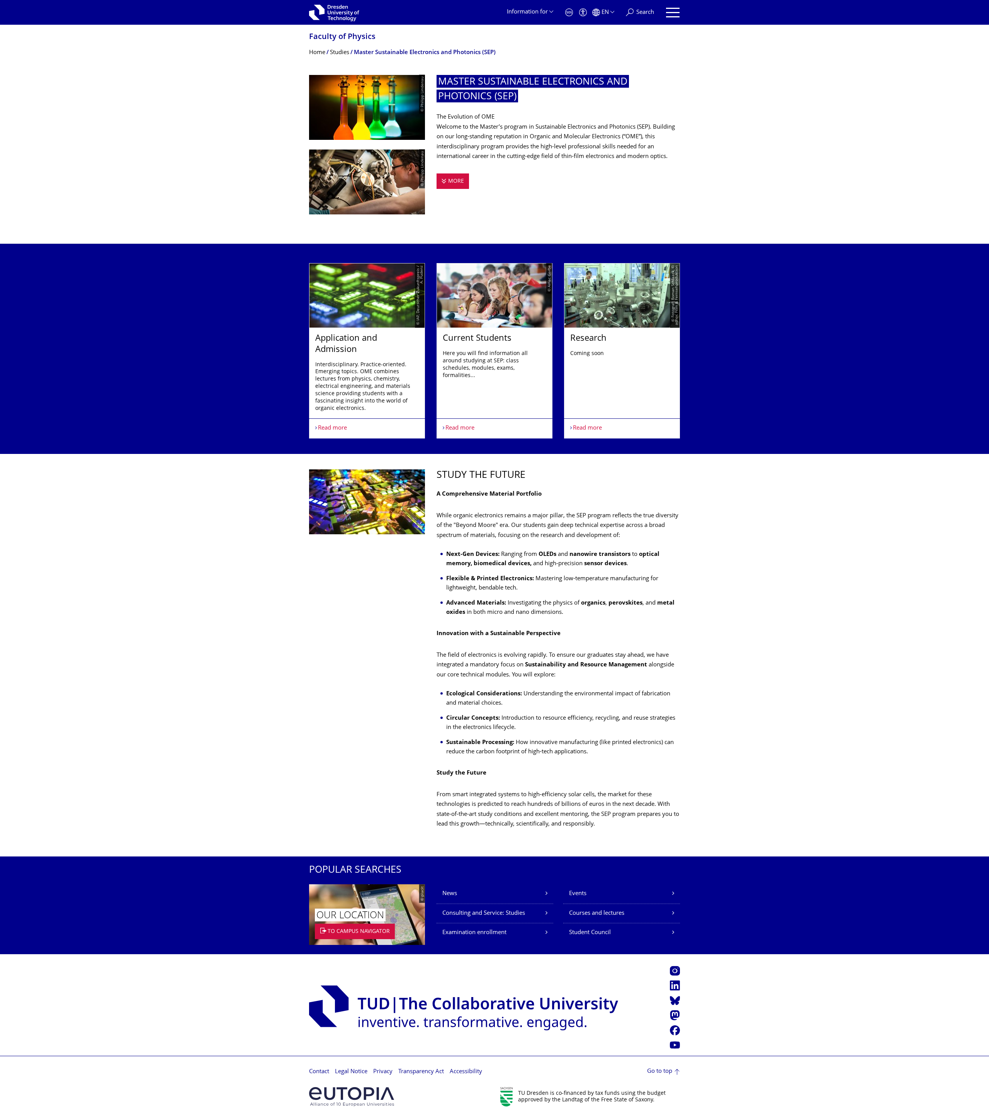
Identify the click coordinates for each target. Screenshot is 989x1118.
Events (577, 894)
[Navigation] (673, 12)
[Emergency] (569, 12)
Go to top (659, 1071)
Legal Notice (351, 1072)
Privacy (383, 1072)
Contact (319, 1072)
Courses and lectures (596, 913)
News (449, 894)
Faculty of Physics (342, 37)
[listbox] (494, 350)
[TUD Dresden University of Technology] (334, 12)
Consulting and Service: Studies (483, 913)
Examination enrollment (474, 933)
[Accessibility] (583, 12)
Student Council (590, 933)
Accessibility (466, 1072)
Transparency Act (421, 1072)
